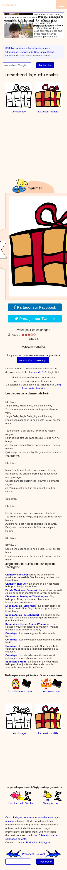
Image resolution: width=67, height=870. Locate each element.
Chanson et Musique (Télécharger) (26, 596)
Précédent (27, 853)
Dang (58, 384)
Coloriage (11, 633)
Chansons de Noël (16, 574)
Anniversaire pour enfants (48, 19)
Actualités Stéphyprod (19, 15)
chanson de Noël (37, 372)
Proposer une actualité (50, 36)
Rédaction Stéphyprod (38, 842)
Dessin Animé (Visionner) (20, 605)
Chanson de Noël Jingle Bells (36, 51)
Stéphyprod (9, 4)
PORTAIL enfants (15, 48)
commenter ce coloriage (32, 360)
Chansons (11, 51)
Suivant (41, 853)
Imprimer (34, 188)
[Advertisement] (36, 135)
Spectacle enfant (15, 661)
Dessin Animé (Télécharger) (22, 614)
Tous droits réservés (33, 388)
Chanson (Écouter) (16, 583)
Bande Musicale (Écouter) (21, 590)
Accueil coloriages (38, 48)
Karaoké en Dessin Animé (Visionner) (28, 624)
